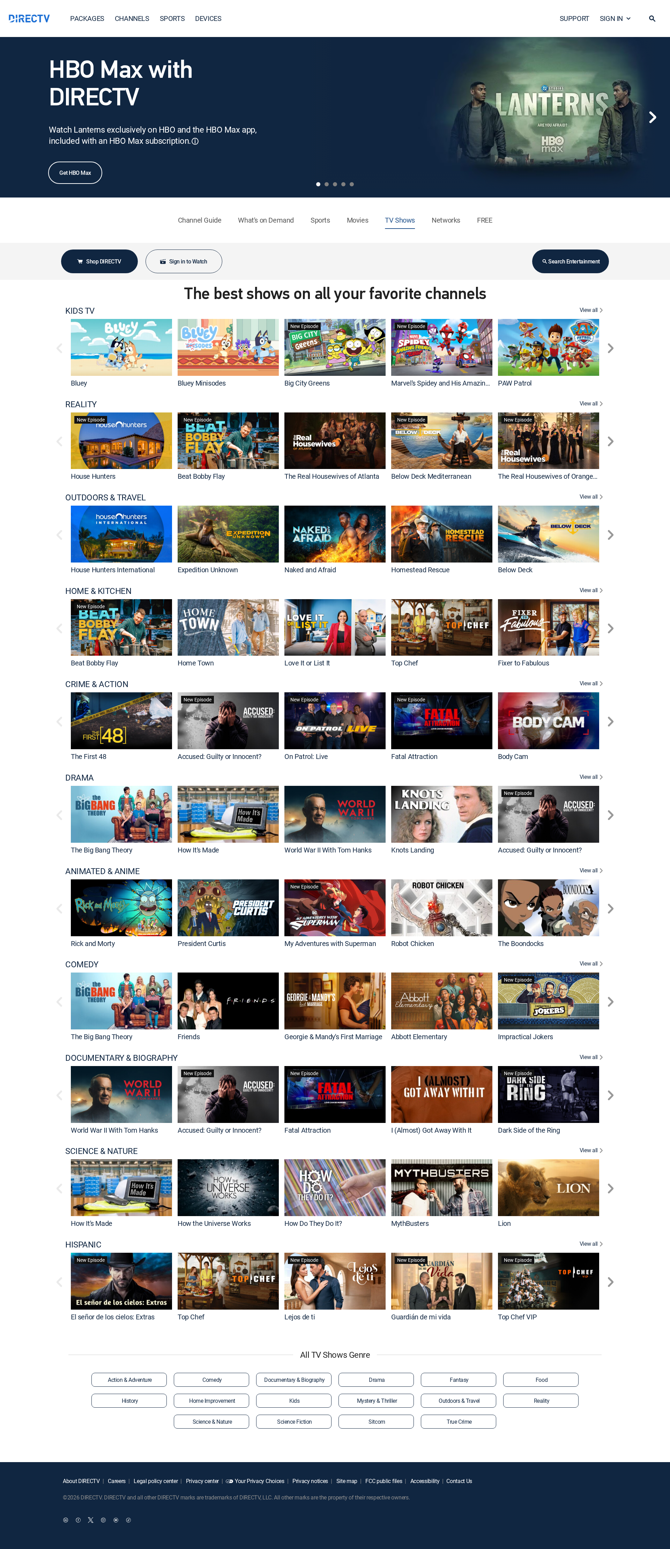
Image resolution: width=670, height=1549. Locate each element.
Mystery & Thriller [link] (377, 1401)
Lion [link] (504, 1223)
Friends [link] (189, 1036)
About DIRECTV (81, 1481)
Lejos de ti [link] (299, 1316)
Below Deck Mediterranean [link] (431, 476)
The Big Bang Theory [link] (101, 850)
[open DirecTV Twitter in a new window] (91, 1519)
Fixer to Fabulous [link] (523, 663)
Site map (346, 1481)
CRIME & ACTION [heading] (96, 684)
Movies (357, 220)
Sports (320, 220)
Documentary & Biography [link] (294, 1380)
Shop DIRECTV (103, 261)
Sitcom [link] (376, 1421)
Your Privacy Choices (259, 1481)
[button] (652, 18)
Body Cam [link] (513, 756)
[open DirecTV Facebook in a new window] (78, 1519)
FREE (484, 220)
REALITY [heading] (81, 404)
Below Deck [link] (515, 569)
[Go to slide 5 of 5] (352, 184)
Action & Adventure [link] (129, 1380)
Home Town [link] (196, 663)
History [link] (130, 1401)
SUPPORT (574, 18)
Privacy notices (309, 1481)
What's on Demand (266, 220)
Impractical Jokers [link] (525, 1036)
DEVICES (208, 18)
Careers (116, 1481)
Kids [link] (294, 1401)
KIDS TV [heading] (80, 310)
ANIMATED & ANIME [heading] (102, 871)
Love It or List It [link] (307, 663)
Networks (446, 220)
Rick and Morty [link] (92, 943)
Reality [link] (542, 1401)
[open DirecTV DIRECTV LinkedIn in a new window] (65, 1519)
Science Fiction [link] (294, 1421)
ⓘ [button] (195, 141)
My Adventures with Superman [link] (330, 943)
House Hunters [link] (93, 476)
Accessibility (424, 1481)
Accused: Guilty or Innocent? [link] (219, 756)
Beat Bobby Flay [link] (201, 476)
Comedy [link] (212, 1380)
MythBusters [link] (410, 1223)
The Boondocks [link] (521, 943)
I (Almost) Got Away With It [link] (431, 1129)
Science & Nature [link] (212, 1421)
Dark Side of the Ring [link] (529, 1129)
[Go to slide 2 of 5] (327, 184)
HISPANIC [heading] (83, 1244)
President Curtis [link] (202, 943)
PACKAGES (87, 18)
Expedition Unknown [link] (208, 569)
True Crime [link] (459, 1421)
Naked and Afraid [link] (310, 569)
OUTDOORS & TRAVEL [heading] (105, 497)
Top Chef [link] (404, 663)
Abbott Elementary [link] (419, 1036)
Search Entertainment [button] (574, 261)
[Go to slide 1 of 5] (318, 184)
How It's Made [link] (198, 850)
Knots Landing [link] (412, 850)
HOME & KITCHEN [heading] (98, 591)
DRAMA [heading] (79, 777)
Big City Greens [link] (307, 383)
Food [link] (542, 1380)
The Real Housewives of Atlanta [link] (331, 476)
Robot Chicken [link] (412, 943)
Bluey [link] (79, 383)
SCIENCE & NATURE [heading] (101, 1151)
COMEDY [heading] (81, 964)
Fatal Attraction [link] (414, 756)
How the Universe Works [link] (214, 1223)
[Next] (653, 117)
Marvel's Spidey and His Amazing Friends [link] (452, 383)
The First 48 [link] (88, 756)
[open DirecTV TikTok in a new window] (128, 1519)
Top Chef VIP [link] (517, 1316)
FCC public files (383, 1481)
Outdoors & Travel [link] (459, 1401)
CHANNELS (132, 18)
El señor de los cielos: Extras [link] (113, 1316)
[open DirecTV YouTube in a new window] (116, 1519)
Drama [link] (377, 1380)
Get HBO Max (75, 173)
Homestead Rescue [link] (420, 569)
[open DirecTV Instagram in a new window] (103, 1519)
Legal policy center (155, 1481)
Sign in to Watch (188, 261)
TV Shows (400, 220)
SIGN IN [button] (611, 18)
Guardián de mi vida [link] (421, 1316)
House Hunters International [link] (113, 569)
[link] (121, 347)
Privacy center (202, 1481)
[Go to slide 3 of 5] (335, 184)
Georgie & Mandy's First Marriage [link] (333, 1036)
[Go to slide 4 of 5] (343, 184)
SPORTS (172, 18)
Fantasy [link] (459, 1380)
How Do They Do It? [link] (313, 1223)
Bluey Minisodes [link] (202, 383)
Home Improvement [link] (212, 1401)
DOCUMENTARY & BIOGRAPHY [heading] (121, 1057)
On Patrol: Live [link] (306, 756)
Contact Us (459, 1481)
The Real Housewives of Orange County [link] (557, 476)
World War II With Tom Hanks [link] (327, 850)
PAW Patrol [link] (515, 383)
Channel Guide (200, 220)
